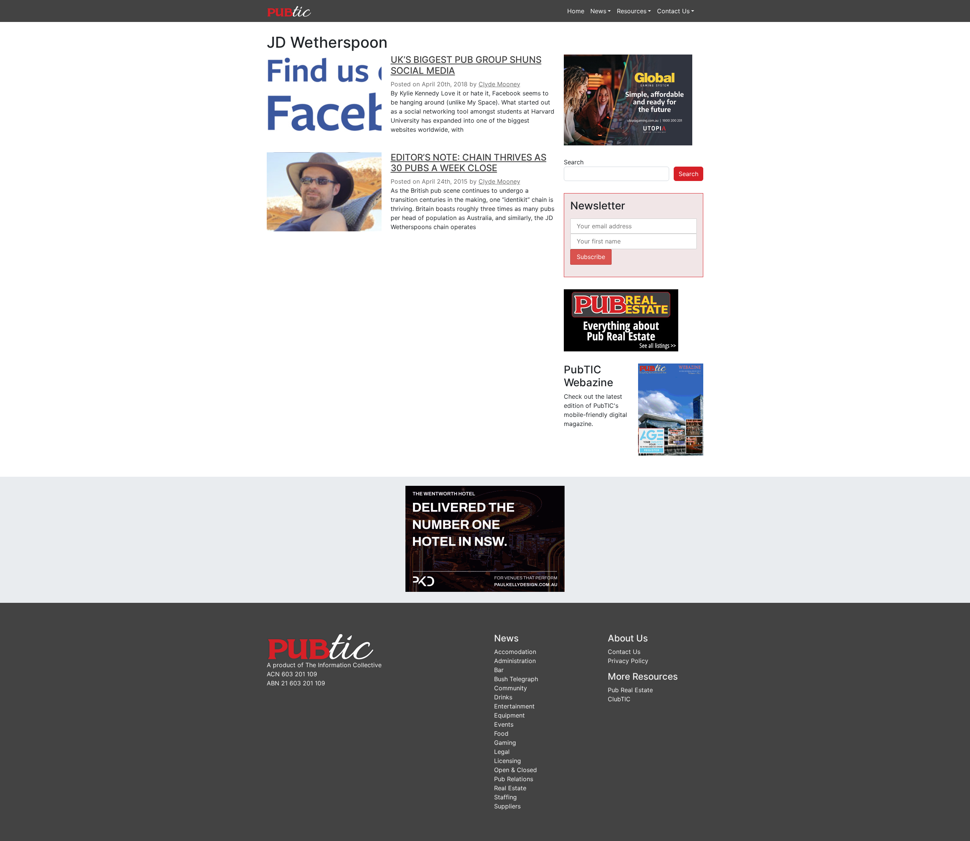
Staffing (505, 797)
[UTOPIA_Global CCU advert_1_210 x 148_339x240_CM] (628, 99)
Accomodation (515, 651)
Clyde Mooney (499, 84)
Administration (515, 661)
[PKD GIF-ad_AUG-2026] (485, 538)
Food (501, 733)
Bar (499, 670)
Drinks (503, 697)
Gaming (505, 742)
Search (574, 162)
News (598, 11)
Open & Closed (515, 770)
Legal (502, 751)
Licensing (507, 761)
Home (575, 11)
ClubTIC (619, 699)
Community (510, 688)
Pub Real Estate (630, 690)
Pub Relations (513, 779)
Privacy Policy (628, 661)
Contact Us (673, 11)
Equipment (509, 715)
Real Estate (510, 788)
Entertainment (514, 706)
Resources (631, 11)
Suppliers (507, 806)
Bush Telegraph (516, 679)
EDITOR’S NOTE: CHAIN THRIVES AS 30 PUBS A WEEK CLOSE (468, 163)
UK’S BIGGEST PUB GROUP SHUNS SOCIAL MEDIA (466, 65)
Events (503, 724)
